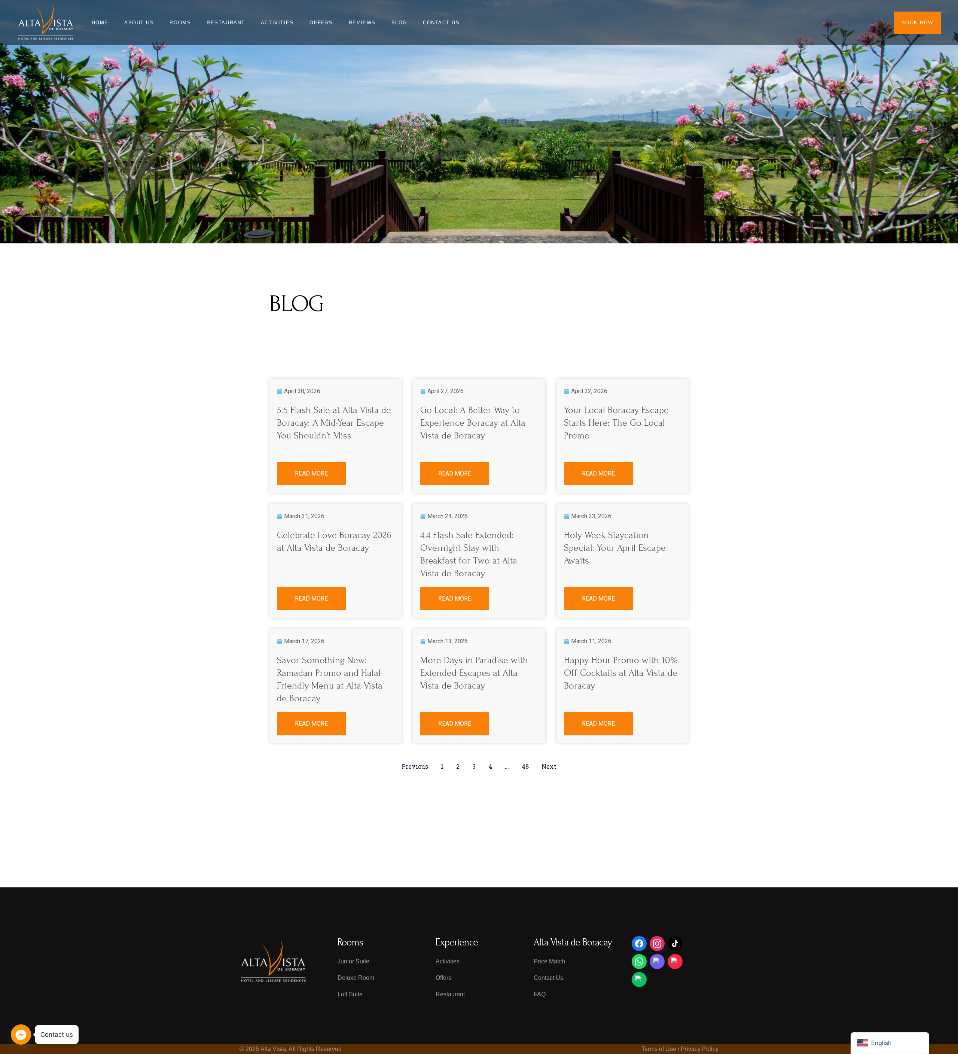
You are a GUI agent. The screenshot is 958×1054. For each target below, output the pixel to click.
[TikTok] (675, 943)
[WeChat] (639, 979)
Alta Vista (273, 1049)
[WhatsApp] (639, 961)
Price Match (549, 961)
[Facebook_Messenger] (21, 1034)
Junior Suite (353, 961)
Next (548, 766)
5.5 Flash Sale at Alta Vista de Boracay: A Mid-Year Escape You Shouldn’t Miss (334, 423)
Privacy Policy (699, 1049)
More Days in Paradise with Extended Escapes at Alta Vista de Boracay (474, 673)
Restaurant (450, 994)
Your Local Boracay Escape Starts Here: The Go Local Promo (616, 423)
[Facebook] (639, 943)
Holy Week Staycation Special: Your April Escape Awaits (615, 548)
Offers (443, 978)
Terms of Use (658, 1049)
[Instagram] (657, 943)
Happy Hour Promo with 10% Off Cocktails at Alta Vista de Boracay (621, 673)
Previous (415, 766)
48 (525, 766)
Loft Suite (350, 994)
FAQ (540, 994)
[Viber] (657, 961)
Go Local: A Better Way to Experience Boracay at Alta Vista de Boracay (472, 423)
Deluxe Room (356, 978)
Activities (448, 961)
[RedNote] (675, 961)
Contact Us (548, 978)
